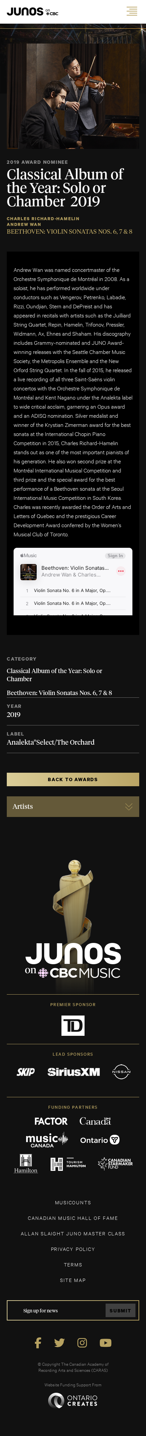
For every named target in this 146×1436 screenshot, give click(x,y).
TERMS (73, 1264)
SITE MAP (73, 1280)
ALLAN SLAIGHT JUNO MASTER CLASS (73, 1233)
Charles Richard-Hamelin (43, 219)
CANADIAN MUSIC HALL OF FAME (73, 1217)
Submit (120, 1310)
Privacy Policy (73, 1249)
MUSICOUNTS (73, 1202)
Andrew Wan (24, 224)
